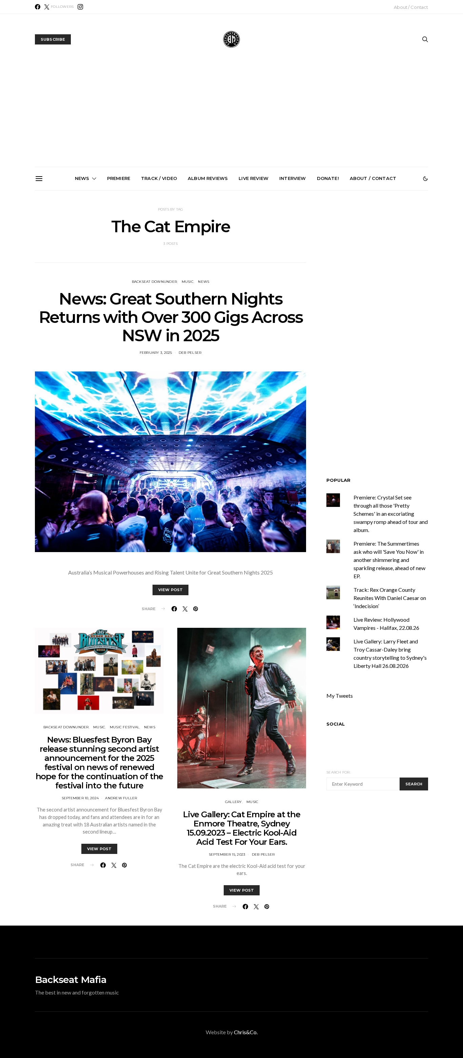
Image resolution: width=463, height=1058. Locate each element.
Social (335, 724)
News (82, 178)
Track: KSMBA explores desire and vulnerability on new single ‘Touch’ (234, 264)
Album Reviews (208, 178)
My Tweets (339, 695)
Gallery (233, 802)
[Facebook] (37, 7)
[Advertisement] (231, 115)
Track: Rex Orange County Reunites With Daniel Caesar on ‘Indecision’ (390, 597)
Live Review (253, 178)
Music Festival (125, 727)
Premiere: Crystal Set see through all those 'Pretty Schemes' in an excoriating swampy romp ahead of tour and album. (391, 513)
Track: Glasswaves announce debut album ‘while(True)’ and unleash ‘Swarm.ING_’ (157, 267)
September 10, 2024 (80, 798)
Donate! (328, 178)
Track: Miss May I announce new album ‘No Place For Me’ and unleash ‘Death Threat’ (387, 267)
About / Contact (411, 7)
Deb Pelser (190, 352)
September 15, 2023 (227, 854)
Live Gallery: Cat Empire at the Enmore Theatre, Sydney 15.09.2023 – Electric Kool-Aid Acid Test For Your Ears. (241, 828)
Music (188, 281)
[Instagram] (80, 7)
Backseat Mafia (70, 979)
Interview (292, 178)
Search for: (338, 772)
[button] (425, 178)
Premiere (118, 178)
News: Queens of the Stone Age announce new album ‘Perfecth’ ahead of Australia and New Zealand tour (310, 270)
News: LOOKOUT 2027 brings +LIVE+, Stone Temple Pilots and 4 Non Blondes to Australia (81, 267)
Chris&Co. (246, 1032)
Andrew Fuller (121, 798)
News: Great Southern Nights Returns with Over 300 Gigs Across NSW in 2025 (171, 317)
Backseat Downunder (154, 281)
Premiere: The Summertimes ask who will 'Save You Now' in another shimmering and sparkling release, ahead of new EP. (389, 559)
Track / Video (159, 178)
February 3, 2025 (156, 352)
